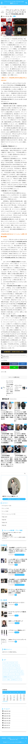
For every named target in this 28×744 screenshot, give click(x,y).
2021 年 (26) (7, 723)
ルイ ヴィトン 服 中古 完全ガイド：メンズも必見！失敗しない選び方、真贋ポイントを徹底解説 (17, 591)
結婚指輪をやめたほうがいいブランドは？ (11, 676)
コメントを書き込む (14, 377)
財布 (5, 522)
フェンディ (19, 679)
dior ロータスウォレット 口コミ (16, 602)
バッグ (5, 511)
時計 (14, 16)
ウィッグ (6, 508)
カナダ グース (6, 671)
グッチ (17, 674)
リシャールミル (13, 671)
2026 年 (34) (7, 711)
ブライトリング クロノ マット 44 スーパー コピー (11, 532)
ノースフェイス (6, 665)
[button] (22, 367)
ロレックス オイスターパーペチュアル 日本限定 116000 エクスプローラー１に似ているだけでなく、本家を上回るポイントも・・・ (9, 388)
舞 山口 (4, 16)
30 (20, 700)
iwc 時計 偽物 (5, 533)
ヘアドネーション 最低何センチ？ (16, 630)
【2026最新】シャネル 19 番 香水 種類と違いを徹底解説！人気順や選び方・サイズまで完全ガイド (17, 581)
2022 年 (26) (7, 720)
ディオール (5, 674)
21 (14, 698)
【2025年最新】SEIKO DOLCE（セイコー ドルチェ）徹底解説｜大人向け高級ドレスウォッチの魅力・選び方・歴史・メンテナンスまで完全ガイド (7, 461)
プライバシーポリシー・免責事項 (18, 738)
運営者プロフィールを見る (14, 499)
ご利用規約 (9, 738)
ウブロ (22, 674)
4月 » (6, 701)
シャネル (12, 665)
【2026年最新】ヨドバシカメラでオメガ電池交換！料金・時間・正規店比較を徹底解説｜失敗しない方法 (20, 459)
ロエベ (17, 665)
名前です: (4, 496)
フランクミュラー (5, 357)
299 (8, 16)
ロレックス (15, 662)
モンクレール (5, 668)
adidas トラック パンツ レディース (17, 639)
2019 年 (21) (7, 727)
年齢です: (13, 496)
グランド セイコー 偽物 (6, 534)
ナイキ (9, 662)
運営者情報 (4, 738)
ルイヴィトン (12, 668)
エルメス (5, 662)
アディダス (20, 671)
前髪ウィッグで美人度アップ (15, 621)
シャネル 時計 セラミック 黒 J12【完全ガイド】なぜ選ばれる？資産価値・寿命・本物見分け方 (7, 415)
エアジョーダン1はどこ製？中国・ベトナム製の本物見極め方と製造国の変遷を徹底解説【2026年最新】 (17, 571)
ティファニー (11, 674)
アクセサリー (7, 505)
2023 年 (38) (7, 718)
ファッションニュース (9, 514)
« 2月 (3, 701)
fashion (13, 679)
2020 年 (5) (7, 725)
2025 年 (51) (7, 713)
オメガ (18, 668)
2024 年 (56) (7, 716)
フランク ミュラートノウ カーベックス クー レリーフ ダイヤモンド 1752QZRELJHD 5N (13, 356)
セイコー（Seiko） (6, 679)
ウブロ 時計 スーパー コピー (7, 536)
